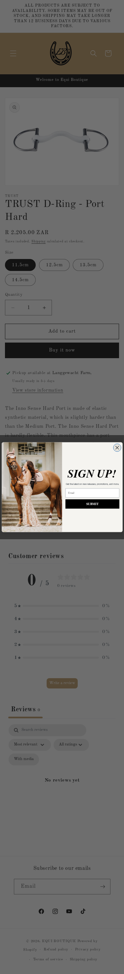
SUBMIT (92, 503)
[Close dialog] (117, 447)
